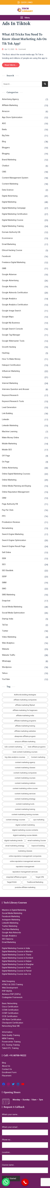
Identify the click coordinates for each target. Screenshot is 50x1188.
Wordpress (7, 667)
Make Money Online (10, 437)
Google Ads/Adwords (11, 932)
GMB (4, 268)
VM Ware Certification (11, 1019)
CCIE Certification (9, 1016)
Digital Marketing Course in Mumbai (17, 951)
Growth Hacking (9, 347)
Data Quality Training (11, 1035)
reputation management (25, 867)
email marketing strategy (14, 846)
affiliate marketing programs (25, 721)
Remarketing (7, 528)
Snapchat (6, 600)
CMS (4, 172)
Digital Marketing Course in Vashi (16, 967)
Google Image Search (11, 310)
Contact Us (7, 1069)
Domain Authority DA (11, 232)
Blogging (5, 153)
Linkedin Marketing (10, 425)
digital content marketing (25, 825)
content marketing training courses (25, 814)
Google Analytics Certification (15, 304)
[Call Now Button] (25, 1182)
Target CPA (40, 877)
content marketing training (25, 809)
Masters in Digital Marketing (14, 910)
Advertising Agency (10, 99)
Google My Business (11, 323)
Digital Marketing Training (13, 226)
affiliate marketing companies (25, 700)
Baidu (4, 129)
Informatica (7, 1032)
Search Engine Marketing (12, 534)
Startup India (7, 619)
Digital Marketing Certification (14, 214)
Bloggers (6, 147)
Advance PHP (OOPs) (11, 994)
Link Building (7, 413)
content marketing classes (25, 768)
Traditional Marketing (35, 882)
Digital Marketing (9, 202)
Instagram (6, 377)
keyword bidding (38, 846)
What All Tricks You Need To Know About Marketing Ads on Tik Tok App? (24, 39)
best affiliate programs (36, 747)
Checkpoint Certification (12, 1023)
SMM (4, 582)
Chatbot (5, 165)
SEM (4, 558)
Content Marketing (10, 184)
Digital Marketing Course (12, 220)
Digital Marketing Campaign (14, 208)
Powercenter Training (11, 1041)
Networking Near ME (11, 1026)
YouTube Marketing (10, 929)
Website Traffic (8, 655)
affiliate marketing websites (25, 731)
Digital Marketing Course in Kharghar (18, 964)
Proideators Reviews (11, 522)
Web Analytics (8, 643)
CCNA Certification (10, 1010)
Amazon (5, 111)
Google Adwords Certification (15, 292)
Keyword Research (10, 395)
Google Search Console (12, 329)
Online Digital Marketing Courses (16, 474)
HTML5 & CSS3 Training (12, 984)
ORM (4, 498)
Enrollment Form (9, 1072)
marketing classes (25, 851)
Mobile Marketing (9, 443)
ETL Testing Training (11, 1045)
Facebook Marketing (11, 916)
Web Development (10, 987)
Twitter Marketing (9, 926)
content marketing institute (25, 783)
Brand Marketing (9, 159)
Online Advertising (10, 468)
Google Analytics (9, 298)
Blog (4, 141)
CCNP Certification (10, 1013)
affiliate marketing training (25, 726)
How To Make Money (11, 359)
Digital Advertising (9, 196)
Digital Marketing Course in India (16, 948)
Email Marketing (9, 244)
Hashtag (5, 353)
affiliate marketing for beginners (25, 710)
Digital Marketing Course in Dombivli (17, 958)
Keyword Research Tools (13, 401)
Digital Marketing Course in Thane (16, 954)
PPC (4, 516)
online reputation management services (25, 861)
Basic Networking (9, 1003)
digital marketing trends (13, 840)
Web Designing (8, 981)
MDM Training (8, 1038)
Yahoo (5, 673)
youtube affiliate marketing (25, 887)
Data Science (7, 190)
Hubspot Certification (11, 365)
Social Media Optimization (13, 613)
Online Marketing (9, 480)
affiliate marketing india (25, 715)
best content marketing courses (25, 752)
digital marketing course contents (25, 830)
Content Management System (15, 178)
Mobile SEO (7, 449)
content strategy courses (15, 820)
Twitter (5, 631)
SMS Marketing (8, 594)
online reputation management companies (25, 856)
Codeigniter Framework (12, 997)
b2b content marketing (13, 747)
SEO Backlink (7, 570)
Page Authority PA (10, 504)
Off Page (6, 455)
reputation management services (25, 872)
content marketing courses (25, 778)
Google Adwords (9, 286)
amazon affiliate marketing (25, 742)
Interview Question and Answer (15, 389)
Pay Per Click (7, 510)
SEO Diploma (7, 939)
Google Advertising (10, 280)
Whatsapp (6, 661)
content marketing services (25, 794)
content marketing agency (25, 762)
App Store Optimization (12, 117)
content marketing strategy (25, 799)
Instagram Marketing (11, 919)
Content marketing (38, 757)
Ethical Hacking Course (12, 250)
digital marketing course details (25, 835)
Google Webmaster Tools (13, 341)
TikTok (5, 625)
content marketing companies (25, 773)
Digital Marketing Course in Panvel (16, 971)
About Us (6, 1066)
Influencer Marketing (11, 371)
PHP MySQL (7, 991)
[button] (25, 17)
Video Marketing (9, 637)
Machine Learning (9, 431)
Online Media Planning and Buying (16, 486)
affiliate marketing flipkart (25, 705)
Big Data (5, 135)
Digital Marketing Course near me (16, 974)
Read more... (11, 65)
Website (5, 649)
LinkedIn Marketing (10, 923)
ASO (4, 123)
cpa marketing (38, 820)
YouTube (6, 679)
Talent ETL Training (10, 1048)
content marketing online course (25, 788)
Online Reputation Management (15, 492)
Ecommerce (7, 238)
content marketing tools (25, 804)
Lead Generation (9, 407)
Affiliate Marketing (10, 105)
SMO (4, 588)
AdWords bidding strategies (25, 695)
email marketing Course (37, 840)
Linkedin (5, 419)
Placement (6, 1075)
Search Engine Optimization (14, 540)
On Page (5, 461)
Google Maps (8, 316)
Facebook (6, 256)
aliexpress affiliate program (25, 736)
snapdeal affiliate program (16, 877)
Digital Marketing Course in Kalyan (16, 961)
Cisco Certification (10, 1006)
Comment (22, 49)
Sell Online (6, 552)
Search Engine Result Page (13, 546)
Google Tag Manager (11, 335)
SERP (4, 576)
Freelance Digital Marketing (13, 262)
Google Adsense (9, 274)
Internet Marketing (10, 383)
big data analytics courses (15, 757)
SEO (4, 564)
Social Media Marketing (12, 606)
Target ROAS (12, 882)
